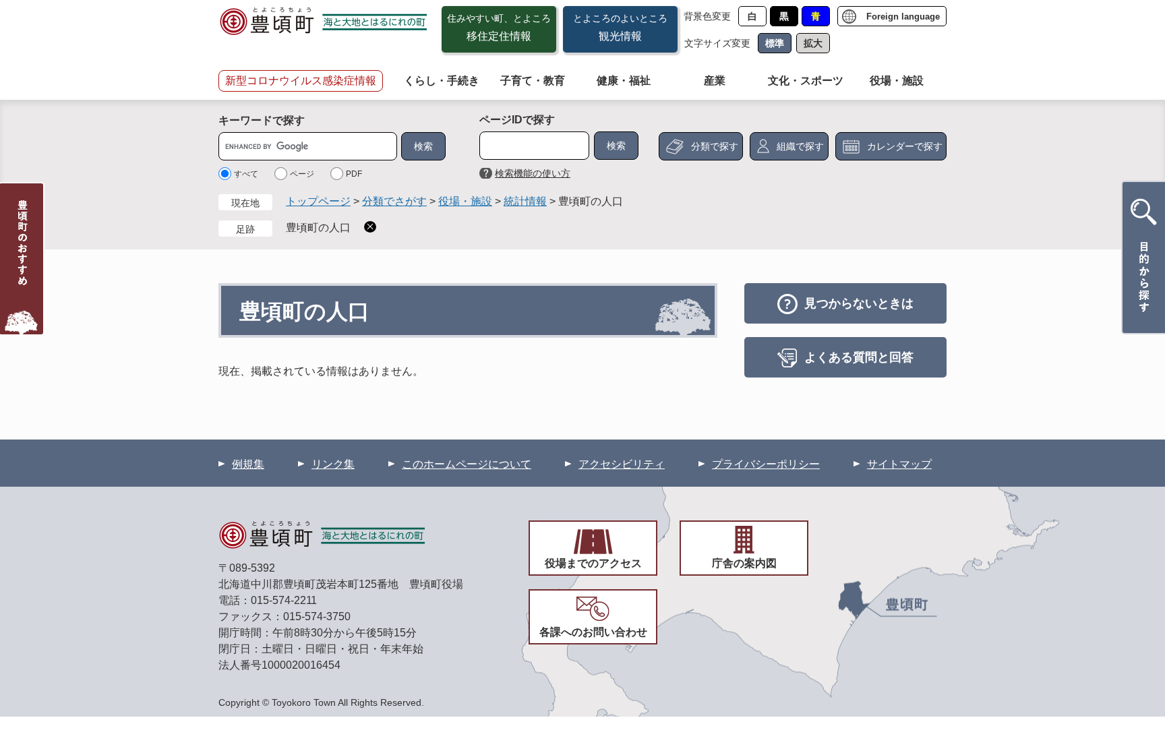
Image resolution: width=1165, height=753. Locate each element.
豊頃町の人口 (318, 227)
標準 (774, 43)
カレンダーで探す (905, 146)
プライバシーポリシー (766, 464)
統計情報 (525, 201)
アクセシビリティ (621, 464)
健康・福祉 (624, 80)
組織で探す (800, 146)
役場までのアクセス (593, 563)
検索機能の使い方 (532, 173)
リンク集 (333, 464)
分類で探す (714, 146)
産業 (714, 80)
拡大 (813, 43)
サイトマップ (899, 464)
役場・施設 (897, 80)
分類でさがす (394, 201)
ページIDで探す (517, 119)
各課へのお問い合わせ (593, 632)
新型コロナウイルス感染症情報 (300, 80)
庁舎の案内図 (744, 563)
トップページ (318, 201)
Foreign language (903, 16)
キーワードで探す (261, 120)
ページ (302, 174)
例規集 (248, 464)
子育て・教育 (532, 80)
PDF (354, 174)
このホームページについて (466, 464)
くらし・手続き (441, 80)
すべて (246, 174)
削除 (370, 227)
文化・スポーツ (805, 80)
